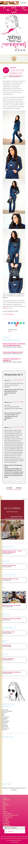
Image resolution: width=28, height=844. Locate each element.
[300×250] (12, 519)
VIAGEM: (6, 561)
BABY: (4, 641)
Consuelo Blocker (5, 717)
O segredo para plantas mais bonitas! (11, 672)
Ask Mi (3, 714)
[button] (9, 323)
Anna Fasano (4, 712)
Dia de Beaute (5, 718)
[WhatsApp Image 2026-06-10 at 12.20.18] (12, 539)
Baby (4, 806)
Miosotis (5, 308)
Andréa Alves (10, 314)
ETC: (4, 668)
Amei (9, 331)
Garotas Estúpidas (5, 721)
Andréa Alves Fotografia (7, 711)
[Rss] (24, 50)
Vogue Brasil (4, 729)
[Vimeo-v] (21, 50)
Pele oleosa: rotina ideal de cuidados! (11, 618)
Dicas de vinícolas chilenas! (9, 565)
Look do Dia (13, 67)
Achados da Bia (5, 709)
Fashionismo (4, 719)
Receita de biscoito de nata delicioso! (11, 605)
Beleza (5, 803)
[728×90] (14, 4)
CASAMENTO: (9, 628)
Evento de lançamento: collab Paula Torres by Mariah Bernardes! (14, 344)
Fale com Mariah (7, 817)
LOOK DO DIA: (9, 574)
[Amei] (9, 329)
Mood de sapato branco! (8, 658)
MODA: (5, 654)
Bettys (3, 715)
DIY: (3, 588)
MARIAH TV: (8, 546)
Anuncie (5, 811)
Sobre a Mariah (7, 813)
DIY (4, 801)
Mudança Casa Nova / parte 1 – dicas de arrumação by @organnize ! (12, 551)
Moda (4, 808)
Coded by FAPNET (15, 842)
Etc (4, 810)
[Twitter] (16, 50)
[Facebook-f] (19, 50)
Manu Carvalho (5, 726)
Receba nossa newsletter (10, 815)
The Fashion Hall (5, 728)
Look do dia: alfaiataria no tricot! (13, 352)
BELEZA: (6, 614)
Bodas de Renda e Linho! (8, 632)
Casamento (6, 804)
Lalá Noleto (4, 724)
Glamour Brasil (5, 722)
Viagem (5, 798)
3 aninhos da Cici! (6, 645)
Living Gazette (5, 725)
